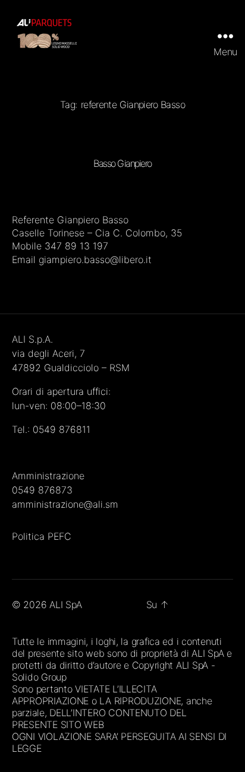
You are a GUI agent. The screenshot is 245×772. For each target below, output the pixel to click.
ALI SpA (65, 604)
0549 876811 (61, 429)
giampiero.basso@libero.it (95, 259)
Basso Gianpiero (122, 163)
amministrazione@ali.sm (65, 504)
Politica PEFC (41, 536)
